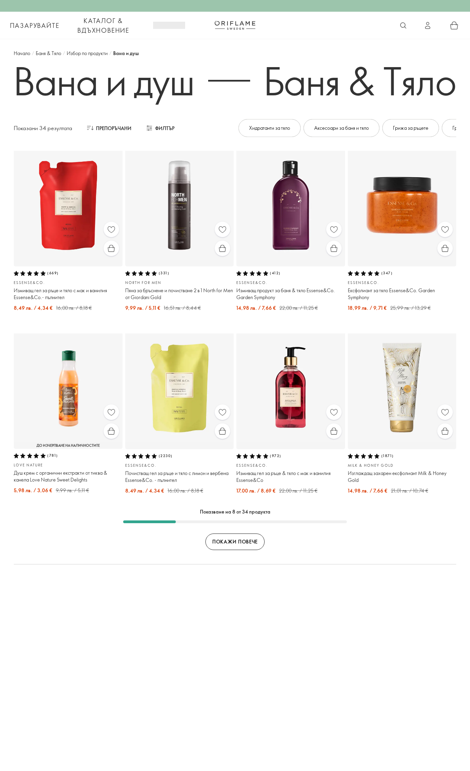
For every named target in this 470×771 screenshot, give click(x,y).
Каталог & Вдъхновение (103, 25)
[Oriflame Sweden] (235, 25)
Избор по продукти (87, 53)
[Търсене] (403, 25)
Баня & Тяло (48, 53)
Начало (22, 53)
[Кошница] (454, 25)
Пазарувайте (35, 25)
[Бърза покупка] (111, 248)
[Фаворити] (111, 229)
